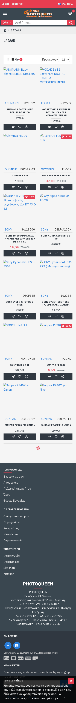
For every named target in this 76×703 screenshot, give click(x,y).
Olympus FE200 (20, 175)
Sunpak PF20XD (56, 365)
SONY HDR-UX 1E (20, 365)
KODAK (45, 103)
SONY (8, 229)
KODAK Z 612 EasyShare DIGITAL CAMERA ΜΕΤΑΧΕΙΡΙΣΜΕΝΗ (56, 112)
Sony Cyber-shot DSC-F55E (20, 303)
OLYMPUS (11, 169)
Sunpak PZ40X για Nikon (56, 425)
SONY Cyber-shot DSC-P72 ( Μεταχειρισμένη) (56, 303)
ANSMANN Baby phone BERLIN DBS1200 (20, 111)
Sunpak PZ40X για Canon (20, 425)
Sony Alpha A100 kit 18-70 (56, 237)
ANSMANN (12, 103)
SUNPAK (46, 358)
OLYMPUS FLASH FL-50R (56, 175)
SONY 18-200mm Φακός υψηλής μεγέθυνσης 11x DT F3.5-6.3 (19, 238)
